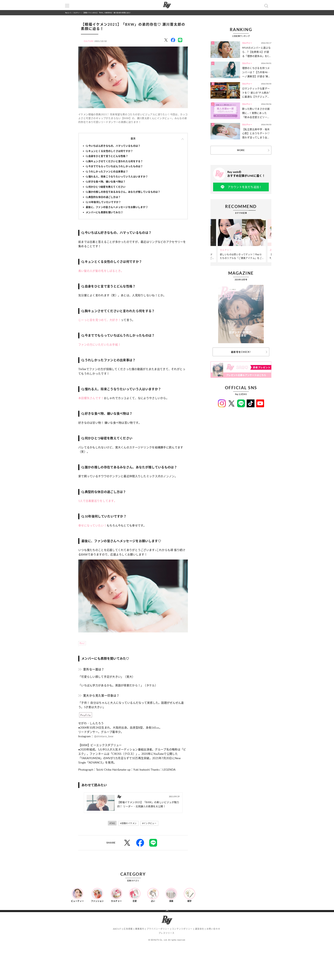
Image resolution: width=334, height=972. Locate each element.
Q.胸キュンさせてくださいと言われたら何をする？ (114, 161)
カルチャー (77, 13)
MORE (241, 150)
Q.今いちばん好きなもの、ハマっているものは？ (113, 145)
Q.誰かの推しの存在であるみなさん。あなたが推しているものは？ (123, 191)
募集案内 (139, 928)
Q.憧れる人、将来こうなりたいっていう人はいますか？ (117, 176)
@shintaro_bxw (104, 736)
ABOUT (117, 928)
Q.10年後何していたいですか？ (103, 202)
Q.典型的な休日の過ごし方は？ (103, 196)
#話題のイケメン (128, 823)
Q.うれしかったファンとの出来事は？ (107, 171)
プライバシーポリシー (158, 928)
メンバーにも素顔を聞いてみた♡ (104, 212)
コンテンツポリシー (182, 928)
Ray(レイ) (68, 13)
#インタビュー (149, 823)
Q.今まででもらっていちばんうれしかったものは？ (114, 166)
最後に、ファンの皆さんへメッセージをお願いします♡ (117, 207)
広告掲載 (128, 928)
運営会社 (199, 928)
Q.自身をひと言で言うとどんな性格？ (107, 156)
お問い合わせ (213, 928)
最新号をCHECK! (241, 352)
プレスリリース (166, 933)
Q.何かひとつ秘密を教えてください (106, 186)
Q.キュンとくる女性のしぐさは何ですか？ (109, 150)
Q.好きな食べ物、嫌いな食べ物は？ (106, 181)
